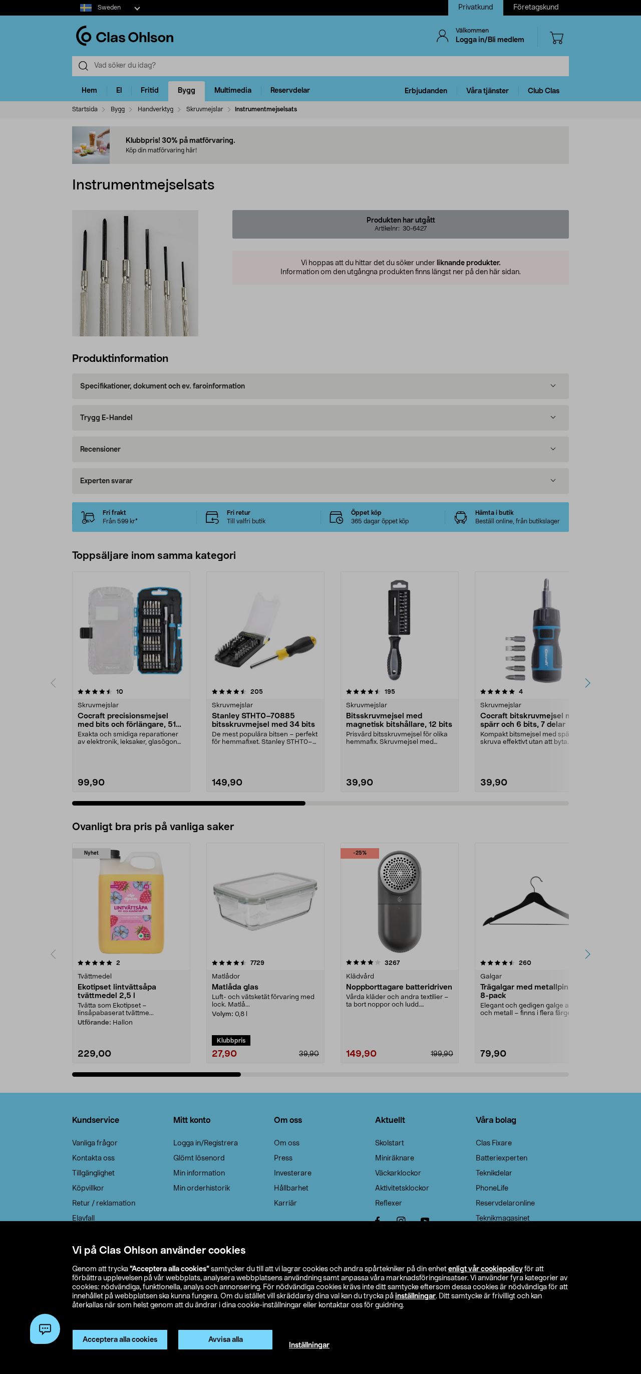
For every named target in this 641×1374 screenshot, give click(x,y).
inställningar (415, 1296)
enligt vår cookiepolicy (485, 1269)
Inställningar (309, 1345)
